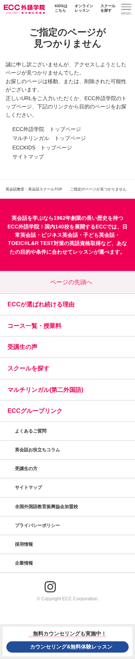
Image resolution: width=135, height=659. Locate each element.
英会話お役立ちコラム (37, 449)
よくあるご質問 (30, 431)
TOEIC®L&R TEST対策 (36, 243)
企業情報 (24, 563)
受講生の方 (26, 468)
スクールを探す (108, 8)
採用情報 (24, 544)
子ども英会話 (99, 235)
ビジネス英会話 (59, 235)
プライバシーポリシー (38, 525)
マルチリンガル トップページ (49, 138)
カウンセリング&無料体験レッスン (71, 647)
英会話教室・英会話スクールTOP (34, 189)
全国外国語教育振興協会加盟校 (46, 506)
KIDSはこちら (61, 8)
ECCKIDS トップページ (42, 148)
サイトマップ (28, 157)
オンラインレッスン (84, 8)
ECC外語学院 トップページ (46, 129)
